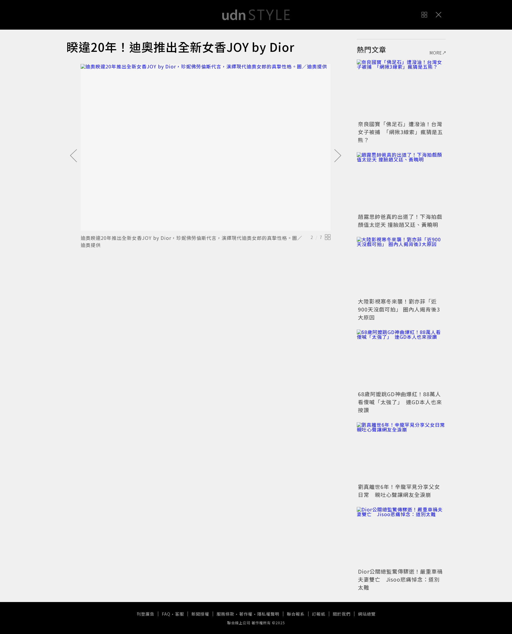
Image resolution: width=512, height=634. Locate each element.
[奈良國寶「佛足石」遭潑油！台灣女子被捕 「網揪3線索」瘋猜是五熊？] (401, 89)
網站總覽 (367, 613)
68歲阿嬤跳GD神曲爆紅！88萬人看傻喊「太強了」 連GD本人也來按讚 (400, 402)
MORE (436, 53)
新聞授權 (200, 613)
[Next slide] (338, 156)
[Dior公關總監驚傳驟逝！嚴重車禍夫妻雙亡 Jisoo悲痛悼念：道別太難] (401, 536)
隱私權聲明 (268, 614)
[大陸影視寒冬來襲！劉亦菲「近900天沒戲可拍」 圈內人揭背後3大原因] (401, 266)
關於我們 (342, 613)
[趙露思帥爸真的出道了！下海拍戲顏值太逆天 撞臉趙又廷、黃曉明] (401, 181)
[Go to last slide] (73, 156)
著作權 (245, 614)
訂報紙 (318, 613)
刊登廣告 (145, 613)
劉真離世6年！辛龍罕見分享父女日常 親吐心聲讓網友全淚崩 (399, 490)
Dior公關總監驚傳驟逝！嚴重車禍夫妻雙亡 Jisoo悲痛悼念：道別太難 (400, 579)
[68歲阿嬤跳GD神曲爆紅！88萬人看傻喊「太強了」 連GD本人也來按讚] (401, 359)
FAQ (166, 614)
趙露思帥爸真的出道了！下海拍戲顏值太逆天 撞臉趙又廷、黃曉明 (400, 220)
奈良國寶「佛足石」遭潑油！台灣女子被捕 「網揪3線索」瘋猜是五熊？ (400, 132)
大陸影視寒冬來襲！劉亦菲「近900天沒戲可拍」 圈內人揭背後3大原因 (399, 309)
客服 (179, 614)
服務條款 (225, 614)
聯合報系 (296, 613)
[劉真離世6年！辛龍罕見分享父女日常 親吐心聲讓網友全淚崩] (401, 451)
